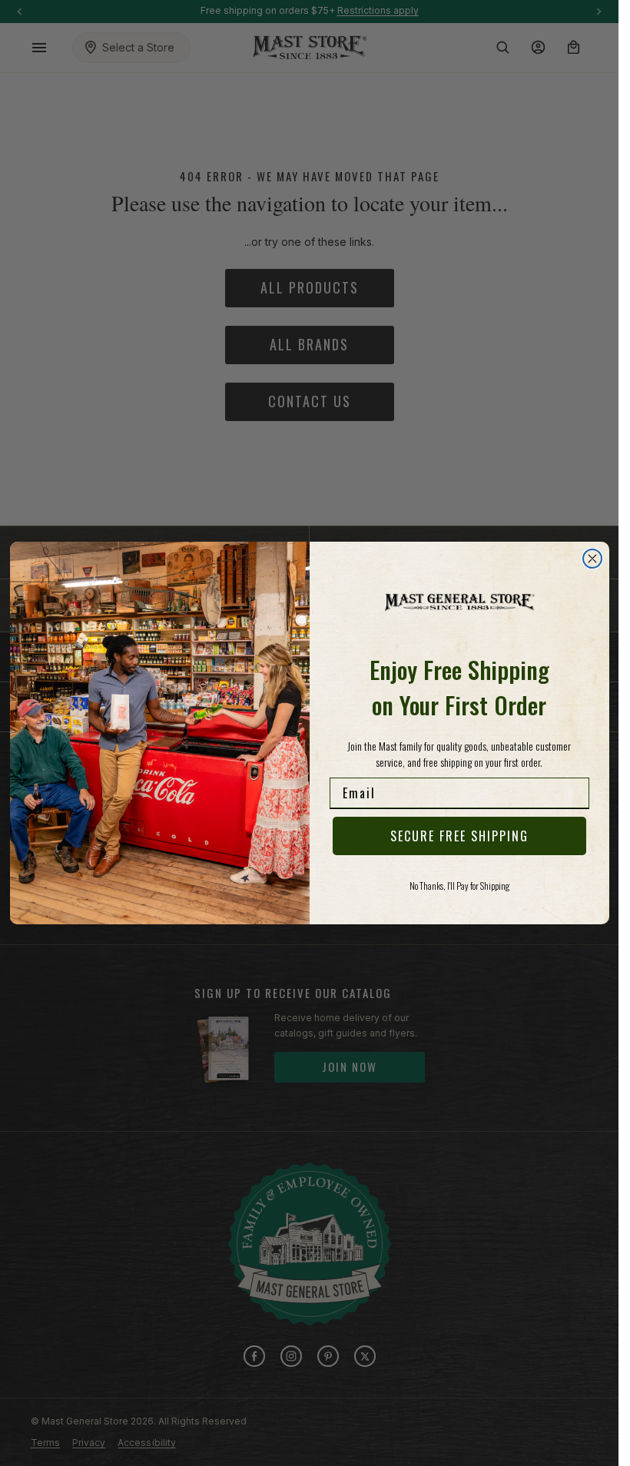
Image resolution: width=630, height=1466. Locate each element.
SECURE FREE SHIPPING (459, 836)
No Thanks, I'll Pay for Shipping (459, 885)
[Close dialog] (592, 558)
